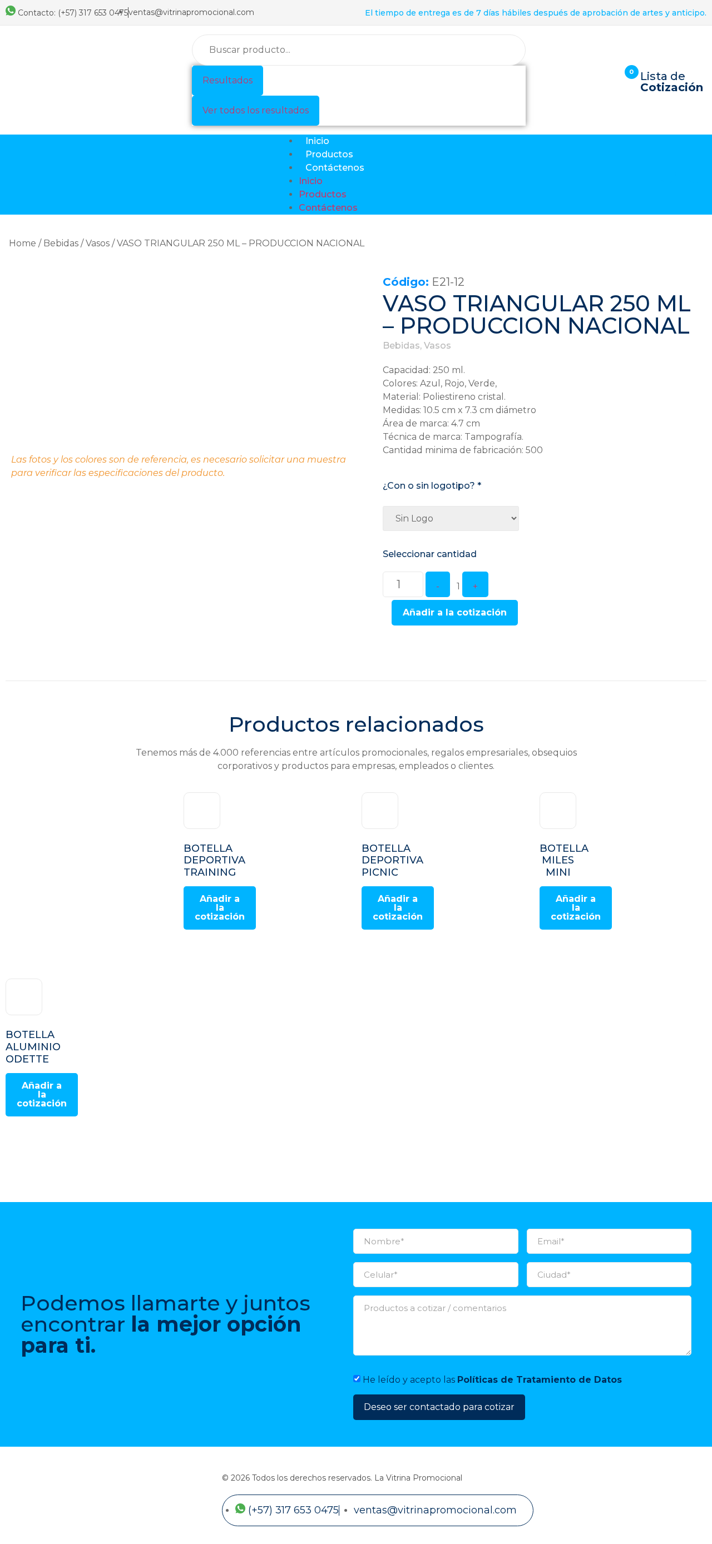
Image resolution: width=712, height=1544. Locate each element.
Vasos (98, 243)
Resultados (227, 80)
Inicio (317, 141)
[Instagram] (695, 175)
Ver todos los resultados (255, 110)
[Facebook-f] (668, 175)
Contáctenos (334, 167)
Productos (329, 154)
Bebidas (60, 243)
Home (22, 243)
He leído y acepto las (492, 1379)
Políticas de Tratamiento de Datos (539, 1379)
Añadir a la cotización (455, 612)
